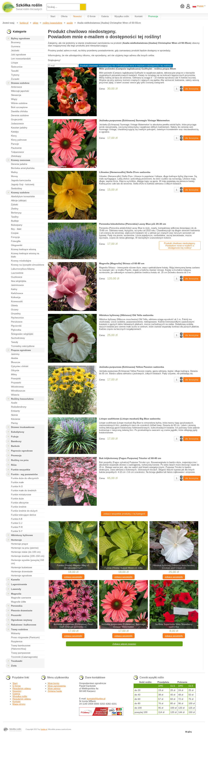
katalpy (15, 131)
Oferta (64, 16)
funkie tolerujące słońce (23, 515)
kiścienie (15, 419)
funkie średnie (18, 506)
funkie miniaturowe (21, 494)
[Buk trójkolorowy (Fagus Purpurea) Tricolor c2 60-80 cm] (72, 481)
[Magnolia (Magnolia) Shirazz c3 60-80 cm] (72, 286)
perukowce (16, 321)
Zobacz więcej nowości (124, 644)
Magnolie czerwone (21, 597)
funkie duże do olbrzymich (25, 478)
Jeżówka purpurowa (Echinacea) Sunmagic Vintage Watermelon (134, 120)
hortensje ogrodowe (21, 575)
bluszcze (15, 362)
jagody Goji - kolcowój (22, 184)
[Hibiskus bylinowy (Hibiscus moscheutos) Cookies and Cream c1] (174, 545)
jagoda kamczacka (21, 180)
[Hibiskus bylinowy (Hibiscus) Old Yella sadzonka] (72, 338)
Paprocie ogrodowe (22, 450)
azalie (14, 402)
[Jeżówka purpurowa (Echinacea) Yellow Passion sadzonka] (72, 390)
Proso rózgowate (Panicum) (25, 637)
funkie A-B (16, 519)
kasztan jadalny (19, 127)
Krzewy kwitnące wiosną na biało (25, 255)
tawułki (15, 70)
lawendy (16, 589)
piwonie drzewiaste (21, 610)
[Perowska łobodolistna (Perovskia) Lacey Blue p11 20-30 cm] (72, 241)
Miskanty (15, 633)
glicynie (15, 370)
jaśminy (15, 354)
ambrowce (16, 87)
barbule (15, 446)
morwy (14, 176)
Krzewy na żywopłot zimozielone (27, 264)
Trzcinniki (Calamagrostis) (24, 657)
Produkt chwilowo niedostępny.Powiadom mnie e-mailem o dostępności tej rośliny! (179, 245)
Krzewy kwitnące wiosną (23, 249)
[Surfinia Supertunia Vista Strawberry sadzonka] (174, 604)
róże (14, 465)
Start (52, 16)
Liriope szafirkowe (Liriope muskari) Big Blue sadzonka (129, 418)
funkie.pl (44, 729)
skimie (14, 415)
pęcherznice (17, 317)
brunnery (15, 42)
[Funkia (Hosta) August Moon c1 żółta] (123, 545)
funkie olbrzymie (20, 502)
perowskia (16, 605)
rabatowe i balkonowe (23, 624)
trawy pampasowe (20, 653)
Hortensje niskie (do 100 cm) (26, 552)
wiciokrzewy (17, 386)
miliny (14, 374)
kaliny (14, 289)
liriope (14, 62)
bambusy (16, 441)
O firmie (91, 16)
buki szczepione (19, 107)
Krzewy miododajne (21, 260)
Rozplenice (16, 641)
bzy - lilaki (16, 229)
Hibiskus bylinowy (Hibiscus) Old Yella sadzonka (126, 315)
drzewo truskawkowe (22, 427)
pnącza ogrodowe (21, 350)
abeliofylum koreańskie (23, 196)
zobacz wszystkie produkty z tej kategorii (124, 513)
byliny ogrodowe (20, 38)
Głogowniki (16, 245)
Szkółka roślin (29, 5)
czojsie (15, 233)
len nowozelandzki (21, 58)
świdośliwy (16, 188)
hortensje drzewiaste (22, 571)
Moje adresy (54, 688)
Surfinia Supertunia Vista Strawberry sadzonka (173, 625)
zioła (14, 665)
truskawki (16, 661)
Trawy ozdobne (19, 629)
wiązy (14, 99)
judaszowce (17, 123)
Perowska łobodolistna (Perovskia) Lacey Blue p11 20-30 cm (132, 224)
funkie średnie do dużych (24, 510)
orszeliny (16, 313)
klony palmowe (19, 139)
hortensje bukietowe (21, 567)
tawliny (15, 216)
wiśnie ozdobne (19, 103)
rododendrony (18, 406)
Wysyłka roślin (121, 16)
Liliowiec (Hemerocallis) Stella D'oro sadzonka (124, 172)
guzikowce (16, 277)
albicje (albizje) (18, 200)
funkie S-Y (16, 531)
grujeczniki (16, 119)
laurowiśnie (17, 273)
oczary (14, 309)
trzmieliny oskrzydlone (22, 346)
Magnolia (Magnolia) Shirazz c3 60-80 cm (121, 263)
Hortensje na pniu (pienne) (25, 548)
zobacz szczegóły (73, 577)
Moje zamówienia (57, 686)
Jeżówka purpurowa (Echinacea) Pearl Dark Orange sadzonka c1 (73, 625)
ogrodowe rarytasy (21, 620)
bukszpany (16, 225)
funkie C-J (16, 523)
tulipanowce (17, 152)
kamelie (15, 579)
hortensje (16, 540)
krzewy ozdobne (20, 192)
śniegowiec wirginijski (22, 334)
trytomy (15, 75)
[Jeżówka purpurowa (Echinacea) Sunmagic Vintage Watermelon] (72, 143)
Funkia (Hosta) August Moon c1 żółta (123, 568)
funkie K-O (17, 486)
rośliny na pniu (20, 460)
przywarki (16, 382)
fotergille (16, 241)
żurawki (15, 79)
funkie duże (17, 498)
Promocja (153, 16)
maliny (14, 172)
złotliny (14, 208)
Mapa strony (19, 704)
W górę (188, 732)
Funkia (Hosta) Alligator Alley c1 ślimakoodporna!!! (73, 566)
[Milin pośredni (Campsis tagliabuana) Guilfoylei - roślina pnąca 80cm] (72, 92)
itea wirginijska (18, 281)
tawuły (14, 342)
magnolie (16, 593)
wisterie (15, 394)
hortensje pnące (19, 543)
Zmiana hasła (55, 691)
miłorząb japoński (20, 91)
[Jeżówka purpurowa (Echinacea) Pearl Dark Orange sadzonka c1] (73, 604)
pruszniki (16, 615)
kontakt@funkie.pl (96, 698)
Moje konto (53, 683)
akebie (14, 358)
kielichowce (17, 293)
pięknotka (16, 330)
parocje (15, 144)
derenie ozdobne (20, 115)
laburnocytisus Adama (22, 268)
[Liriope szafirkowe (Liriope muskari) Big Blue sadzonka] (72, 435)
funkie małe (17, 482)
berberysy (16, 212)
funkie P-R (17, 527)
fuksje (15, 436)
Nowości (77, 16)
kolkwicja (15, 297)
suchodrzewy (18, 338)
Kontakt (139, 16)
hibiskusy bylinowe (22, 535)
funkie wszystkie (20, 469)
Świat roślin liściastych (29, 9)
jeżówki (15, 50)
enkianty (15, 411)
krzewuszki (17, 301)
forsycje (15, 237)
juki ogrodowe (18, 54)
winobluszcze (18, 390)
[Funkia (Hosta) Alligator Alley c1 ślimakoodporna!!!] (73, 545)
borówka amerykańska (22, 168)
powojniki (16, 378)
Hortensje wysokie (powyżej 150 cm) (27, 562)
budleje (15, 220)
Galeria (105, 16)
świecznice (16, 66)
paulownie (16, 148)
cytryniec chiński (19, 366)
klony (14, 135)
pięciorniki (16, 325)
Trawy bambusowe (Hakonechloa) (20, 647)
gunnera (15, 46)
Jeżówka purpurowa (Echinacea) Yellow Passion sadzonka (131, 367)
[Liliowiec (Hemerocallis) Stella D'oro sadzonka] (72, 195)
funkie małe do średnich (23, 490)
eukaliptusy (17, 432)
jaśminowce (17, 285)
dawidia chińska (19, 111)
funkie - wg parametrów (24, 474)
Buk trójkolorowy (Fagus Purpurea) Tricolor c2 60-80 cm (130, 458)
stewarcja (16, 95)
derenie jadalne (19, 164)
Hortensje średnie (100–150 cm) (27, 556)
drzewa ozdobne (20, 83)
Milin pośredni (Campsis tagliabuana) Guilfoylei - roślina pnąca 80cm (137, 68)
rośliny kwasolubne (22, 399)
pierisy (14, 423)
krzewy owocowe (20, 160)
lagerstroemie (19, 584)
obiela (14, 305)
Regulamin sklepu (22, 688)
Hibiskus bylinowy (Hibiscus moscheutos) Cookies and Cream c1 (174, 566)
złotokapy (16, 156)
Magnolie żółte (18, 601)
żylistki (14, 204)
